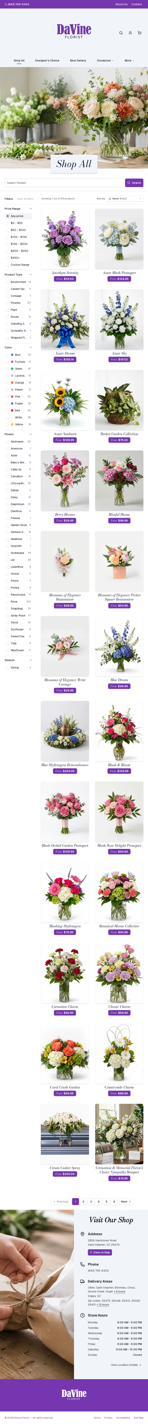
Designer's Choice (47, 60)
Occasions (104, 60)
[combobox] (125, 199)
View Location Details (124, 1365)
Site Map (138, 1417)
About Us (121, 4)
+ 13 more (103, 1304)
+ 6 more (119, 1291)
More (128, 60)
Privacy (108, 1417)
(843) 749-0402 (18, 4)
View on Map (101, 1252)
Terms (96, 1417)
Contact (136, 4)
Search (136, 183)
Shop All (19, 60)
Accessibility (123, 1417)
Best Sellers (78, 60)
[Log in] (130, 33)
